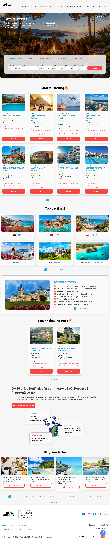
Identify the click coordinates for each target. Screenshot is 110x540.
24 (87, 496)
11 (43, 496)
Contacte (105, 6)
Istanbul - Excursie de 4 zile (67, 291)
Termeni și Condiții (101, 529)
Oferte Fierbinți (45, 59)
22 (80, 496)
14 (53, 496)
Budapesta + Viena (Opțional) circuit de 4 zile (74, 302)
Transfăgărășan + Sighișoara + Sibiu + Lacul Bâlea (76, 286)
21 (76, 496)
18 (66, 496)
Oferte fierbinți (27, 6)
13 (50, 496)
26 (93, 496)
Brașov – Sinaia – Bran (65, 299)
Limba (105, 2)
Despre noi (96, 6)
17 (63, 496)
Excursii (79, 6)
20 (73, 496)
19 (70, 496)
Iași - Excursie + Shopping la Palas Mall (72, 297)
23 (83, 496)
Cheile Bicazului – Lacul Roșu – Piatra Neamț (74, 294)
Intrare (94, 2)
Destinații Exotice (69, 6)
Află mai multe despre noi (23, 405)
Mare (58, 6)
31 (58, 500)
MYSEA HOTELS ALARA (68, 168)
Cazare (31, 59)
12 (46, 496)
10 (40, 496)
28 (100, 496)
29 (51, 500)
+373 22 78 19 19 (8, 525)
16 (60, 496)
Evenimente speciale (40, 6)
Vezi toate (59, 200)
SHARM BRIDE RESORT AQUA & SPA (95, 169)
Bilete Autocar (61, 59)
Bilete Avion (77, 59)
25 (90, 496)
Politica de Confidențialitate (97, 525)
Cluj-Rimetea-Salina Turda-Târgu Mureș (72, 304)
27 (97, 496)
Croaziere (52, 6)
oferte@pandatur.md (25, 525)
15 (56, 496)
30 (55, 500)
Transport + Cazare (15, 59)
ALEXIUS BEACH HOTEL (13, 116)
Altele (87, 6)
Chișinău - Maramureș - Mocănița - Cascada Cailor (76, 289)
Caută (95, 68)
